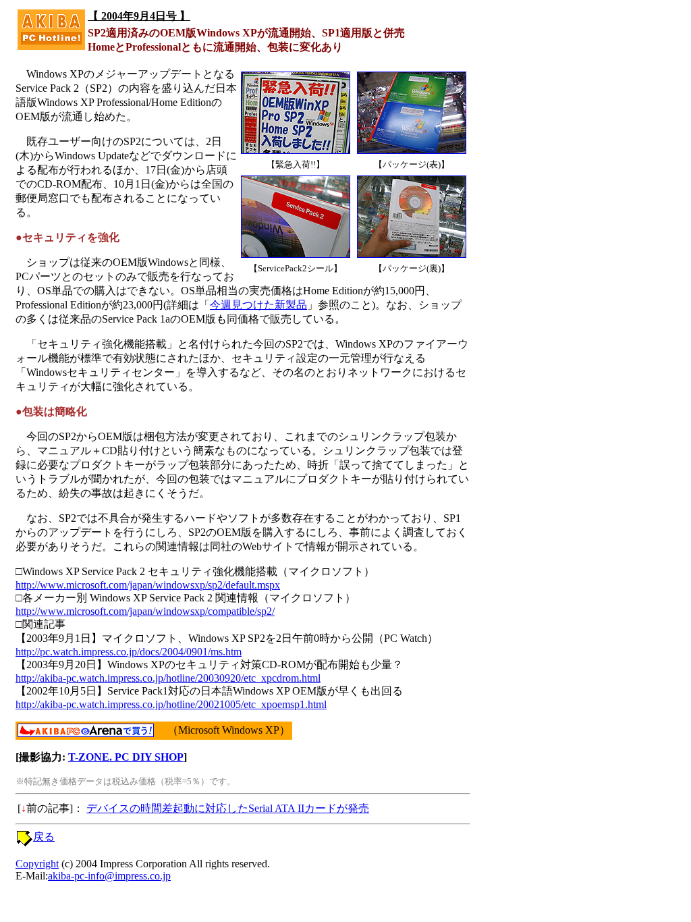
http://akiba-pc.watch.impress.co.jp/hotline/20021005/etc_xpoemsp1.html (171, 704)
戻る (44, 836)
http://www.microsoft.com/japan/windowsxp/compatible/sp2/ (145, 611)
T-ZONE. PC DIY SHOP (126, 757)
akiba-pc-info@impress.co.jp (109, 876)
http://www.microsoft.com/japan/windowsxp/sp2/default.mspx (148, 585)
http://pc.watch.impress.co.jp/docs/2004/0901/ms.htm (129, 651)
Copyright (37, 863)
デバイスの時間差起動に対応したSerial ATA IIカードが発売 (227, 808)
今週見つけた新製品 (258, 304)
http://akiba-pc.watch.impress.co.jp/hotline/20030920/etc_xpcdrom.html (168, 678)
